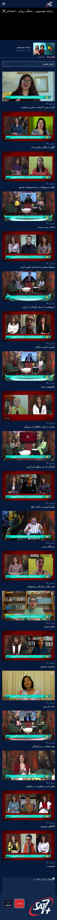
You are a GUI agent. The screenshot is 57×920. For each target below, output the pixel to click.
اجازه (19, 903)
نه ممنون (8, 903)
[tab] (51, 56)
